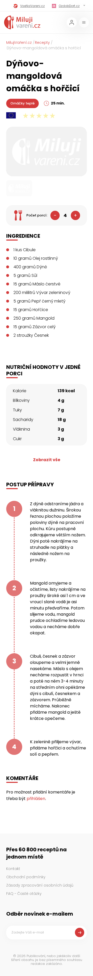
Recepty (42, 42)
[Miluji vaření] (22, 22)
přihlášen (36, 799)
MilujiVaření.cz (19, 42)
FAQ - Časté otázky (24, 893)
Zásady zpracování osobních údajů (39, 885)
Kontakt (13, 868)
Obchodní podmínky (25, 877)
